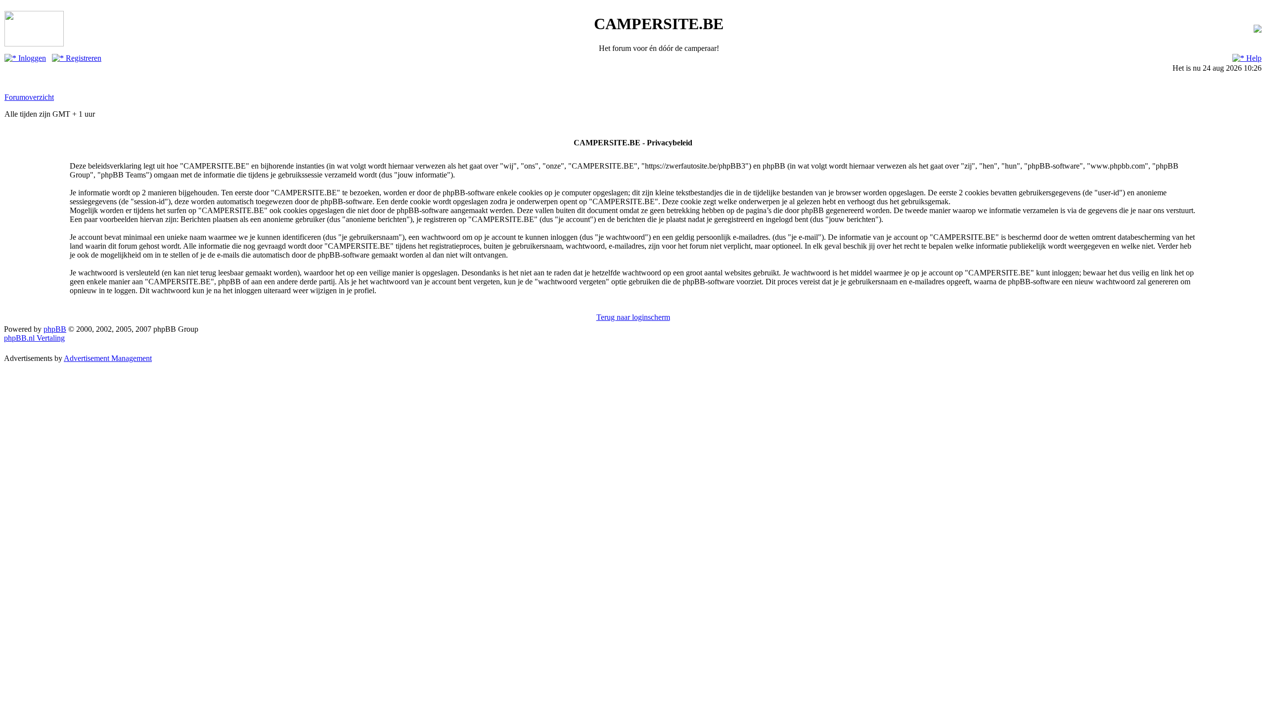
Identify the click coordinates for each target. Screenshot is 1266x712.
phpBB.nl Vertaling (34, 338)
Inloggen (31, 58)
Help (1253, 58)
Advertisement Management (108, 358)
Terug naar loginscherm (633, 317)
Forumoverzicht (29, 97)
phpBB (55, 329)
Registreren (82, 58)
